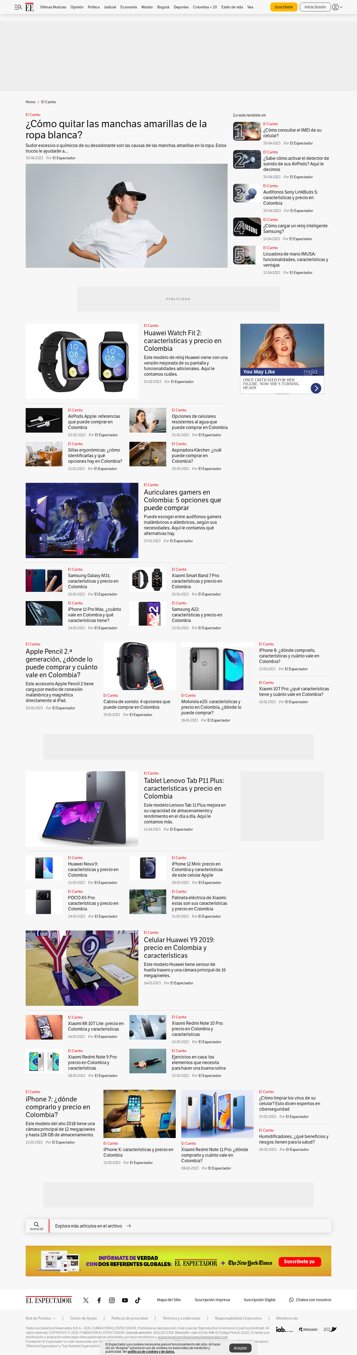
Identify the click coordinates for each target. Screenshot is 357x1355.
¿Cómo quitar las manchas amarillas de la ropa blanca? (116, 129)
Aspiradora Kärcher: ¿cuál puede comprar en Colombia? (196, 455)
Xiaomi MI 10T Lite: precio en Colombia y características (96, 1026)
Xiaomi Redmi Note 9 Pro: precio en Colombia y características (92, 1062)
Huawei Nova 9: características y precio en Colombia (93, 869)
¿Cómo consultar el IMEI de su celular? (292, 133)
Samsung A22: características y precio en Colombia (197, 614)
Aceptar (240, 1348)
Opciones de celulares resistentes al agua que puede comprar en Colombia (200, 421)
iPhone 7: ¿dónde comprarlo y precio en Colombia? (58, 1107)
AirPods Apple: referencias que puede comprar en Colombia (94, 421)
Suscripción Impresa (212, 1299)
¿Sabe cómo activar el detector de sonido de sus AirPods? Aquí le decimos (296, 163)
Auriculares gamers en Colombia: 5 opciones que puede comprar (182, 500)
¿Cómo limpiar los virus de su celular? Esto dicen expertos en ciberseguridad (289, 1103)
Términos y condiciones (181, 1318)
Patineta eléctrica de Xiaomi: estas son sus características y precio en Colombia (199, 903)
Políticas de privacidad (130, 1318)
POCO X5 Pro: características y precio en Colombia (93, 903)
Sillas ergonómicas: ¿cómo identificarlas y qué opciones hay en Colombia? (95, 455)
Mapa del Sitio (169, 1299)
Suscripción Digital (259, 1299)
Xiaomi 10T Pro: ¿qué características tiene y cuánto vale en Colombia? (294, 691)
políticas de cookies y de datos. (151, 1351)
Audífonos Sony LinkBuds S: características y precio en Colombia (290, 197)
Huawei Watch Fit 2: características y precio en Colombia (183, 341)
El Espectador (182, 381)
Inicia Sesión (315, 6)
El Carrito (33, 115)
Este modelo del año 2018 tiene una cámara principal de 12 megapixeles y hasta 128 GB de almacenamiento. (60, 1129)
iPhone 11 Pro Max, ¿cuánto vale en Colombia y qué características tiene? (94, 614)
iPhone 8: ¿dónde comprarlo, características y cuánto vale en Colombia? (289, 655)
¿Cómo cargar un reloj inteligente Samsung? (295, 228)
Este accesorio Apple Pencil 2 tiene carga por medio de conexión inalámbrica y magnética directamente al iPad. (60, 692)
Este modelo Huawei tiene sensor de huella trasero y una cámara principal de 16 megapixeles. (185, 969)
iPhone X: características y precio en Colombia (138, 1152)
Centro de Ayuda (83, 1318)
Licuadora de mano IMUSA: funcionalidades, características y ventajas (295, 259)
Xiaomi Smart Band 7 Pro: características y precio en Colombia (197, 581)
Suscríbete (284, 6)
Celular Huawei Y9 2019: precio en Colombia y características (179, 948)
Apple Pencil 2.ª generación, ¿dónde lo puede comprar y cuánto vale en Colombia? (62, 663)
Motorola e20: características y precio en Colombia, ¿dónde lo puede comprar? (211, 707)
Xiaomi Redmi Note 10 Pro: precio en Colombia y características (197, 1028)
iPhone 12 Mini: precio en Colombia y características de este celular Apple (197, 869)
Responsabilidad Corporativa (238, 1318)
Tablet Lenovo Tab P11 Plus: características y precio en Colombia (184, 788)
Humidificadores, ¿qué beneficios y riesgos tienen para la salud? (294, 1139)
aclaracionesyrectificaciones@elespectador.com (193, 1337)
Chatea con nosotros (313, 1299)
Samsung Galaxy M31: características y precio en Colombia (93, 581)
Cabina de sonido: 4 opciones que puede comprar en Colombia (136, 704)
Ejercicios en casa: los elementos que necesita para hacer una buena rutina (199, 1062)
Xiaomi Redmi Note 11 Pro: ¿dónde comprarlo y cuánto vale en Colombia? (214, 1155)
